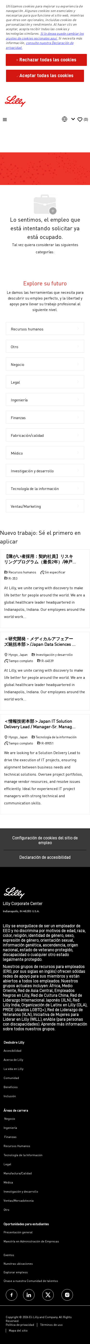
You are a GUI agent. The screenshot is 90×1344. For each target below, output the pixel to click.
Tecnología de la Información (23, 1155)
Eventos (9, 1255)
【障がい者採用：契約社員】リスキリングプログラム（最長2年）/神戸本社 (38, 559)
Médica (8, 1182)
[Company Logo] (16, 100)
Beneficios (11, 1087)
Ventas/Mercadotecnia (19, 1200)
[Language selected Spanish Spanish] (69, 119)
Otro (6, 1209)
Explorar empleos (16, 1272)
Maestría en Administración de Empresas (31, 1241)
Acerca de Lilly (13, 1059)
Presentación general (18, 1232)
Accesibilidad (12, 1050)
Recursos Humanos (17, 1146)
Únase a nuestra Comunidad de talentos (31, 1281)
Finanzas (10, 1137)
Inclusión (10, 1096)
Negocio (9, 1118)
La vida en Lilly (13, 1069)
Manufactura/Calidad (18, 1173)
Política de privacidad (20, 1325)
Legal (7, 1164)
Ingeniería (10, 1128)
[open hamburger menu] (5, 119)
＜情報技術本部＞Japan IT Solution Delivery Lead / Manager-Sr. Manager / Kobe (40, 723)
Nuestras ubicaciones (18, 1263)
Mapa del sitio (18, 1330)
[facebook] (11, 1295)
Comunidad (11, 1078)
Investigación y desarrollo (21, 1191)
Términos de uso (51, 1325)
